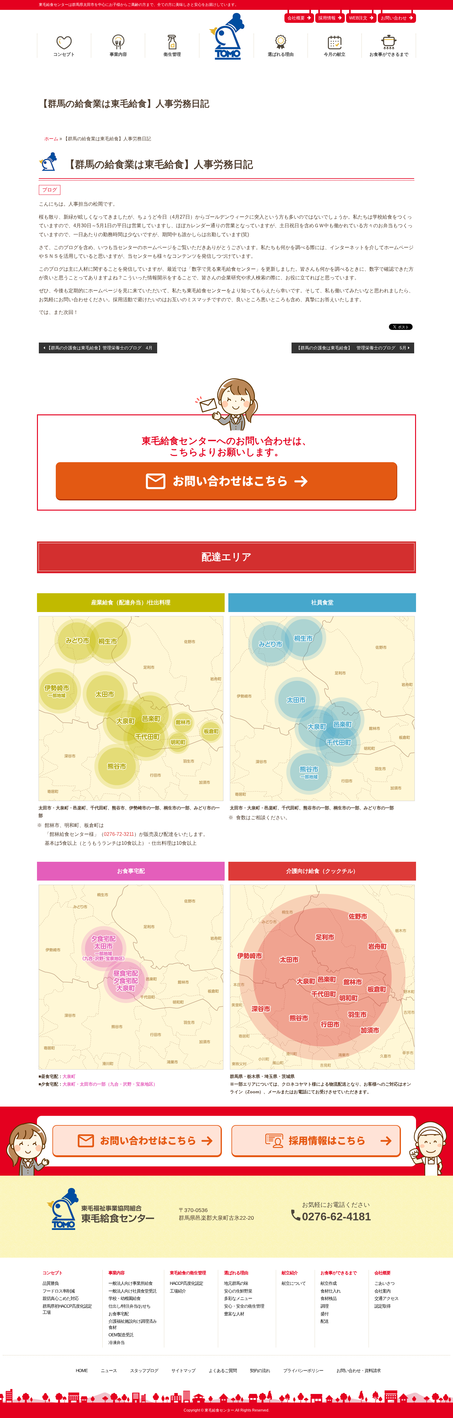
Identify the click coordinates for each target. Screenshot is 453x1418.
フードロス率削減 (59, 1291)
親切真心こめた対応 (61, 1298)
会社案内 (382, 1291)
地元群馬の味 (236, 1283)
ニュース (109, 1370)
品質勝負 (51, 1283)
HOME (82, 1370)
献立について (294, 1283)
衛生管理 (172, 54)
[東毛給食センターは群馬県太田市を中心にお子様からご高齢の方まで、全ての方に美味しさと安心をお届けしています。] (226, 36)
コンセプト (64, 54)
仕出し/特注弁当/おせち (129, 1306)
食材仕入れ (330, 1291)
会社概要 (296, 17)
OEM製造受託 (120, 1334)
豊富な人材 (234, 1313)
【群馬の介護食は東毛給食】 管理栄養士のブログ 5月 (351, 347)
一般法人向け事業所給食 (130, 1283)
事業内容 (118, 54)
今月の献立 (334, 54)
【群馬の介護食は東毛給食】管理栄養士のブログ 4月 (100, 347)
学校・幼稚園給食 (124, 1298)
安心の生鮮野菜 (238, 1291)
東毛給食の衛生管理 (188, 1272)
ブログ (49, 189)
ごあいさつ (384, 1283)
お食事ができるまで (388, 54)
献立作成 (328, 1283)
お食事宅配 (118, 1313)
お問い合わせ (394, 17)
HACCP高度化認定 (186, 1283)
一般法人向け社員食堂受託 (132, 1291)
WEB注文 (358, 17)
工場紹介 (178, 1291)
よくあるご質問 (223, 1370)
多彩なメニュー (238, 1298)
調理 (324, 1306)
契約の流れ (260, 1370)
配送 (324, 1321)
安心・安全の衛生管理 (244, 1306)
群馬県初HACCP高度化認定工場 (67, 1309)
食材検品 (328, 1298)
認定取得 (382, 1306)
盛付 (324, 1313)
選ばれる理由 (281, 54)
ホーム (51, 138)
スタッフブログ (144, 1370)
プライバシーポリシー (303, 1370)
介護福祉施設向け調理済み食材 (132, 1324)
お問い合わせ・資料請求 (359, 1370)
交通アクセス (386, 1298)
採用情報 (327, 17)
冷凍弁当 (116, 1342)
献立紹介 (290, 1272)
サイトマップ (183, 1370)
